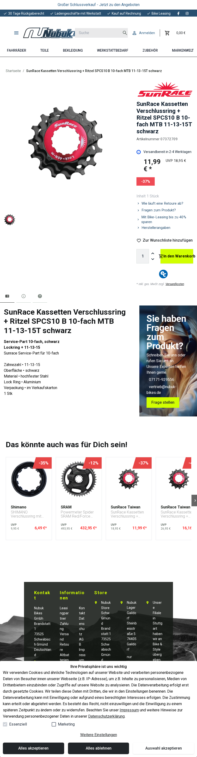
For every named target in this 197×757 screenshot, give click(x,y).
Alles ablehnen (98, 748)
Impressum (129, 710)
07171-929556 (161, 379)
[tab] (7, 297)
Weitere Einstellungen (98, 735)
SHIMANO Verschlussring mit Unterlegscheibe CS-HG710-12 (28, 514)
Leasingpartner (64, 613)
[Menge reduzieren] (153, 259)
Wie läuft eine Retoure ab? (162, 203)
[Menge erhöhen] (153, 253)
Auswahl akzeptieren (163, 748)
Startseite (13, 71)
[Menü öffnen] (16, 33)
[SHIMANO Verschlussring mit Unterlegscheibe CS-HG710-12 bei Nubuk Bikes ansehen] (29, 479)
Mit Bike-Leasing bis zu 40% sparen (163, 219)
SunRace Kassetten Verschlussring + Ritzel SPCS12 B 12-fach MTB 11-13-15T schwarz (178, 514)
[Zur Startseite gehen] (54, 33)
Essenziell (18, 724)
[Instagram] (187, 13)
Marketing (66, 724)
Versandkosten (175, 284)
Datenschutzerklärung (106, 716)
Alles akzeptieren (33, 748)
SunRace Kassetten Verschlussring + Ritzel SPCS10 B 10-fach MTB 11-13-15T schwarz (128, 514)
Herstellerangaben (156, 228)
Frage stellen (162, 402)
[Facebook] (178, 13)
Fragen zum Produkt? (159, 210)
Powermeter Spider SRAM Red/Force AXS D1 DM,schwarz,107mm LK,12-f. (78, 514)
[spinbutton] (142, 256)
